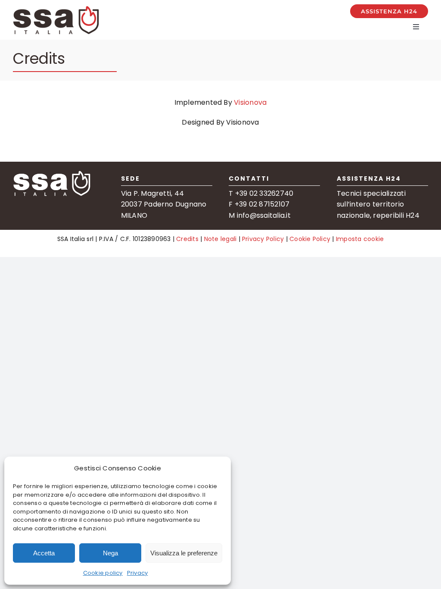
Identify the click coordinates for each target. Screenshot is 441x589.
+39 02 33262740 (264, 193)
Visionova (250, 102)
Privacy (137, 573)
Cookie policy (103, 573)
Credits (187, 239)
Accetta (44, 553)
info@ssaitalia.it (264, 215)
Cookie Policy (309, 239)
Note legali (220, 239)
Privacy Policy (263, 239)
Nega (110, 553)
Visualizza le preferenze (183, 553)
